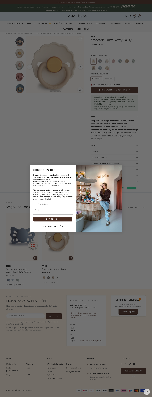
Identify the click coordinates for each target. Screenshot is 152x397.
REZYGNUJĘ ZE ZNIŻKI (53, 226)
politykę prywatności (41, 197)
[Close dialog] (119, 167)
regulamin (64, 194)
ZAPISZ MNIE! (52, 219)
